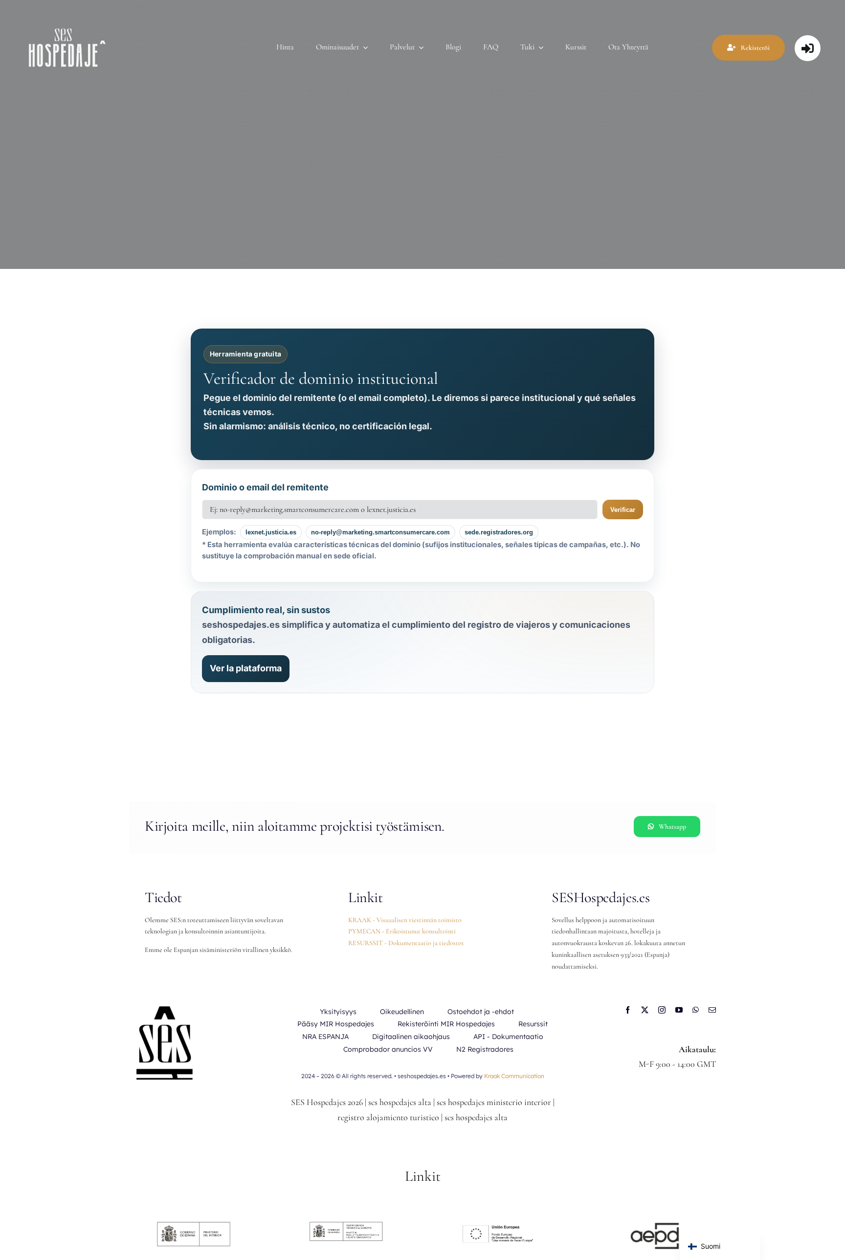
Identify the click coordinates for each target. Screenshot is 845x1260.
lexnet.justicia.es (270, 532)
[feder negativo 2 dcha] (498, 1226)
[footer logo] (346, 1226)
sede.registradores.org (499, 532)
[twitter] (644, 1010)
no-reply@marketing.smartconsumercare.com (380, 532)
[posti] (712, 1010)
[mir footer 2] (193, 1226)
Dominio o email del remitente (265, 487)
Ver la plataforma (246, 668)
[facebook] (627, 1010)
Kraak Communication (514, 1076)
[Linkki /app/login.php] (808, 48)
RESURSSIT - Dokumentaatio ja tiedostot (406, 943)
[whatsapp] (695, 1010)
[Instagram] (662, 1010)
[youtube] (679, 1010)
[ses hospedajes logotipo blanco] (67, 28)
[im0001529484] (651, 1226)
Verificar (622, 509)
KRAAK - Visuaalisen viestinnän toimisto (405, 920)
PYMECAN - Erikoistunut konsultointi (402, 931)
